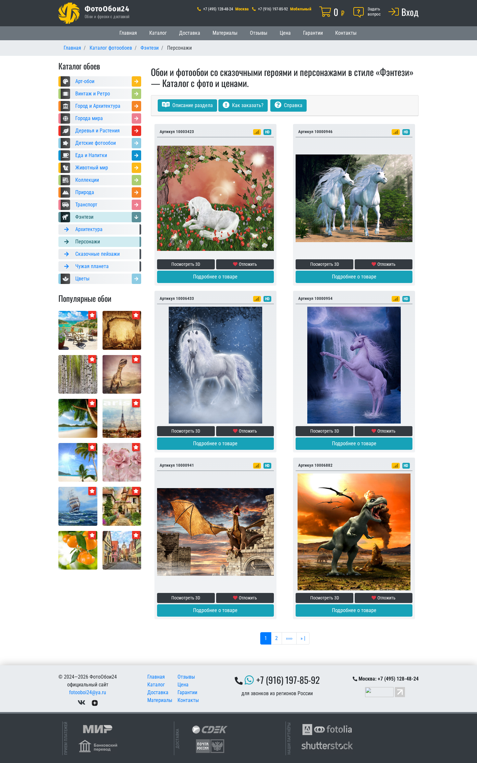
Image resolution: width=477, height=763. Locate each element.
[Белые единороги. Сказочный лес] (354, 198)
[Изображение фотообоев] (77, 462)
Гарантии (313, 33)
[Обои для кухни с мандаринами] (77, 550)
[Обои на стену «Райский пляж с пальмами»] (77, 418)
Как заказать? (247, 105)
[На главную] (69, 13)
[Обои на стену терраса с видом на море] (77, 330)
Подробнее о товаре (215, 277)
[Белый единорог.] (215, 365)
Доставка (189, 33)
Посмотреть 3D (185, 264)
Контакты (346, 33)
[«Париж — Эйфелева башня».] (122, 418)
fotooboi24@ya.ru (87, 692)
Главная (128, 33)
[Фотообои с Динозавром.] (354, 531)
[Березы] (77, 374)
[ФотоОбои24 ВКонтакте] (81, 703)
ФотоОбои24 (107, 8)
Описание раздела (192, 105)
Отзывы (258, 33)
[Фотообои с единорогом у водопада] (354, 365)
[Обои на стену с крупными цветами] (122, 462)
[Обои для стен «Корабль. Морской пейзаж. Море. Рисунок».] (77, 506)
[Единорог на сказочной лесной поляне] (215, 198)
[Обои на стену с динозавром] (122, 374)
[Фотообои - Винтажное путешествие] (122, 330)
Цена (285, 33)
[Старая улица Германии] (122, 550)
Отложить (248, 264)
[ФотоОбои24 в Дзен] (95, 703)
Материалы (225, 33)
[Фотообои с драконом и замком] (215, 531)
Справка (292, 105)
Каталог (158, 33)
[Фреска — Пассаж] (122, 506)
